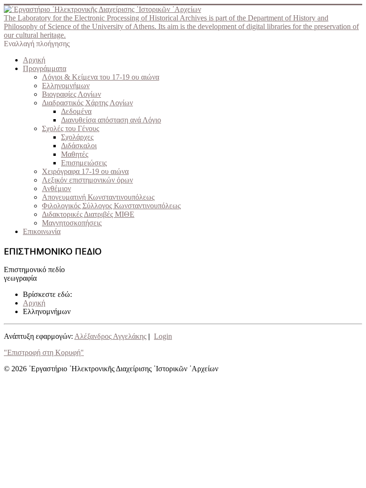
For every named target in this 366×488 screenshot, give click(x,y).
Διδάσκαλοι (79, 146)
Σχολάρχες (77, 137)
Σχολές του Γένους (70, 128)
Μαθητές (74, 154)
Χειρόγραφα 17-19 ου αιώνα (85, 171)
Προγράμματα (44, 68)
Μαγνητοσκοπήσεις (72, 223)
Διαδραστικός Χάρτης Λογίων (87, 103)
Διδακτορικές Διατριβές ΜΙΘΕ (88, 214)
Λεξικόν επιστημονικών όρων (87, 180)
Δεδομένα (76, 111)
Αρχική (34, 60)
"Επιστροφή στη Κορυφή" (44, 352)
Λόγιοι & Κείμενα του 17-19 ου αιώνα (100, 77)
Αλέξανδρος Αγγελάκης (110, 336)
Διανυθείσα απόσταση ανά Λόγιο (111, 120)
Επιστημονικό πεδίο (34, 269)
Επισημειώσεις (84, 163)
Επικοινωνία (42, 231)
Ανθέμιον (56, 188)
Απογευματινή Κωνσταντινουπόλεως (98, 197)
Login (163, 336)
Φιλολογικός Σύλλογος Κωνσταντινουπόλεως (111, 206)
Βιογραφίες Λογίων (71, 94)
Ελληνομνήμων (66, 85)
